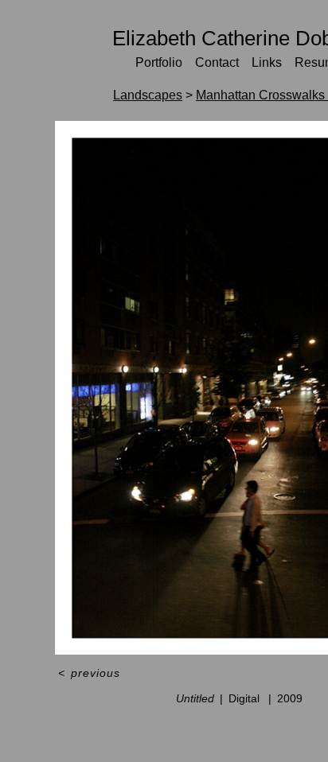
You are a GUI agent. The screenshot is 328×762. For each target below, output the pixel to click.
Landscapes (147, 95)
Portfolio (158, 62)
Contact (217, 62)
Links (267, 62)
